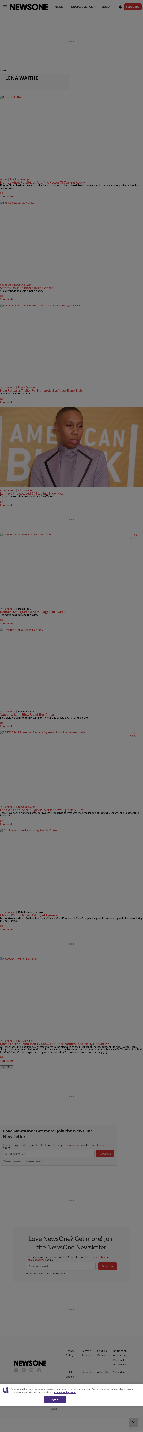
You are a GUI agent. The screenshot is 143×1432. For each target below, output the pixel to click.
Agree (54, 1399)
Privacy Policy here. (65, 1392)
